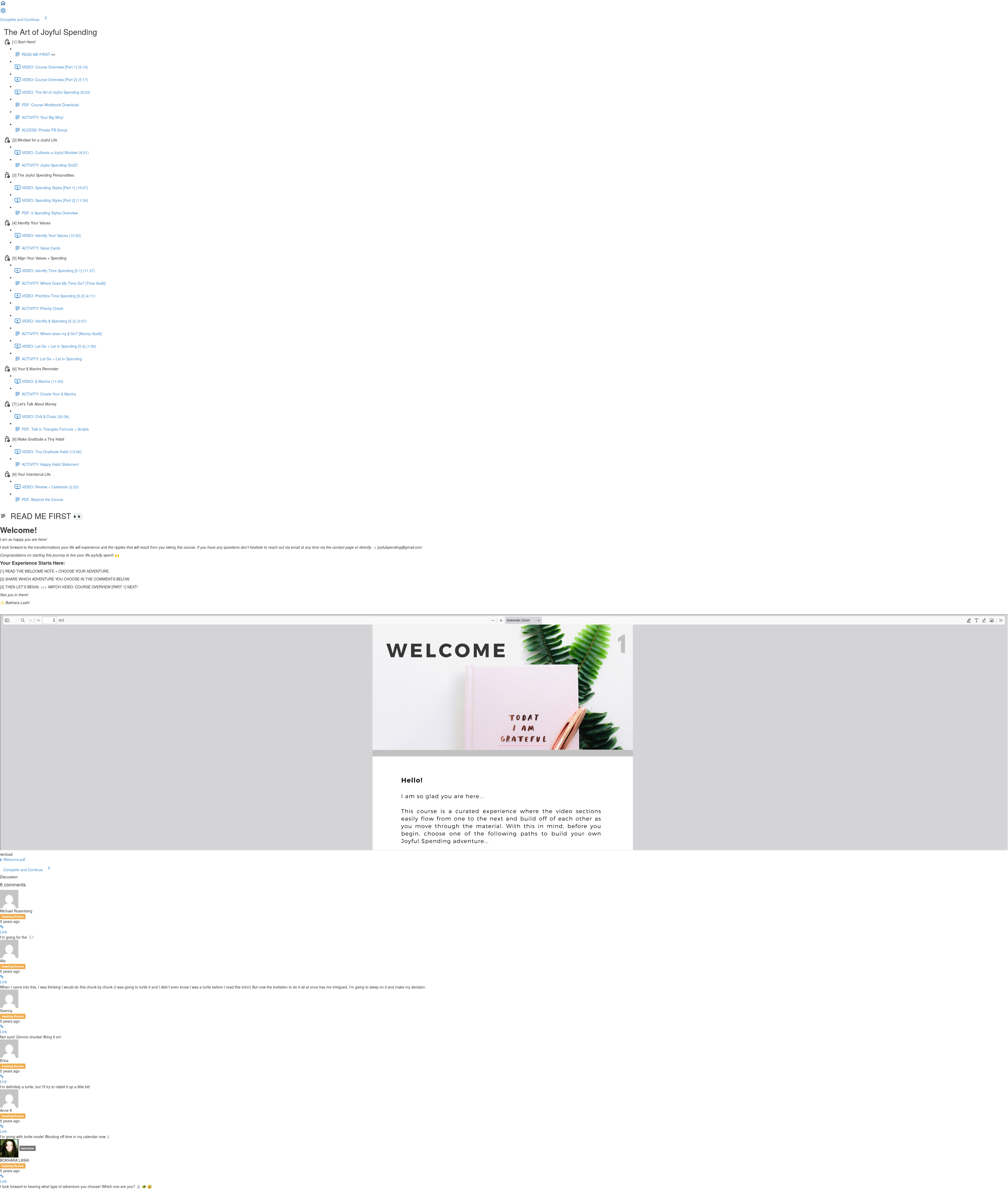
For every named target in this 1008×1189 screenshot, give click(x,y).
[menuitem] (3, 12)
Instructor (27, 1148)
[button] (3, 4)
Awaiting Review (13, 916)
